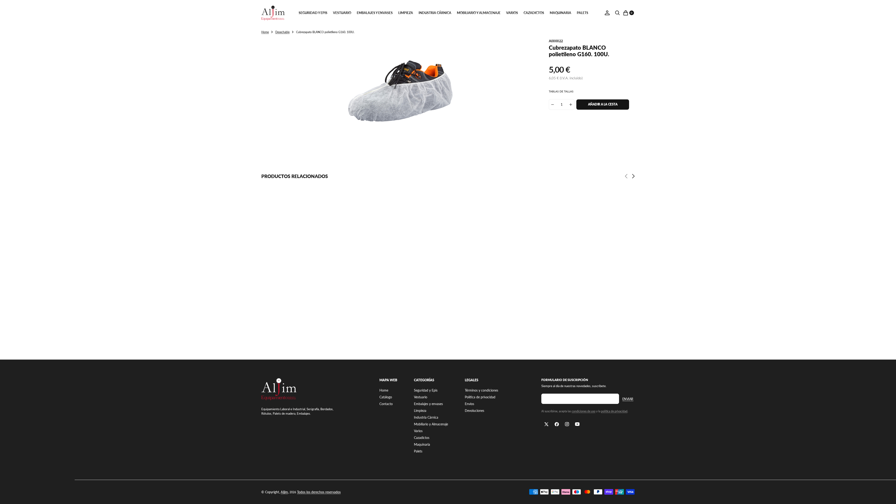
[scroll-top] (888, 496)
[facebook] (557, 424)
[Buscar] (617, 13)
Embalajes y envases (375, 13)
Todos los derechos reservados (319, 492)
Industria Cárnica (435, 13)
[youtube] (577, 424)
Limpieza (405, 13)
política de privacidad (614, 411)
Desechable (282, 32)
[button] (607, 13)
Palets (582, 13)
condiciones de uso (583, 411)
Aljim (284, 492)
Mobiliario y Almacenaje (478, 13)
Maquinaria (560, 13)
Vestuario (342, 13)
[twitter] (546, 424)
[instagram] (567, 424)
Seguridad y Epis (313, 13)
